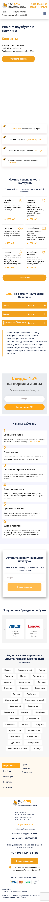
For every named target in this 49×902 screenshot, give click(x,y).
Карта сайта (6, 889)
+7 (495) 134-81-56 (24, 853)
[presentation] (4, 628)
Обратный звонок (24, 861)
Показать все (24, 278)
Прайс (24, 764)
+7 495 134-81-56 (34, 442)
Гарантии (26, 768)
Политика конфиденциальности (14, 891)
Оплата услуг (27, 772)
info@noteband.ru (38, 7)
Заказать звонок (18, 59)
